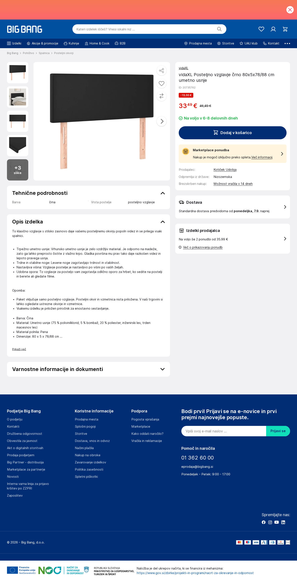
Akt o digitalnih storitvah (25, 448)
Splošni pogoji (85, 426)
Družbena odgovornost (24, 434)
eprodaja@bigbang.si (197, 467)
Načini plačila (84, 448)
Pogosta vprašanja (145, 419)
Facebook (263, 522)
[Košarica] (285, 29)
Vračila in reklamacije (146, 441)
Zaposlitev (15, 495)
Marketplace (140, 426)
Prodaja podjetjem (20, 455)
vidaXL (183, 68)
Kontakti (13, 426)
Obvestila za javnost (22, 441)
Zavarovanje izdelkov (90, 462)
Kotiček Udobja (225, 170)
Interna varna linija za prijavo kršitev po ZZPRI (28, 486)
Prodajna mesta (86, 419)
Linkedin (283, 522)
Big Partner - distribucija (25, 462)
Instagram (270, 522)
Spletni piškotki (86, 477)
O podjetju (14, 419)
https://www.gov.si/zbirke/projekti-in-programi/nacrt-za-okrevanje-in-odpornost (195, 573)
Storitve (81, 434)
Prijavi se (278, 431)
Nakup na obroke (87, 455)
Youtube (277, 522)
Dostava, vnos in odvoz (92, 441)
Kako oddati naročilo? (147, 434)
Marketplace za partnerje (26, 469)
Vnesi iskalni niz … (105, 29)
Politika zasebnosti (89, 469)
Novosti (13, 477)
